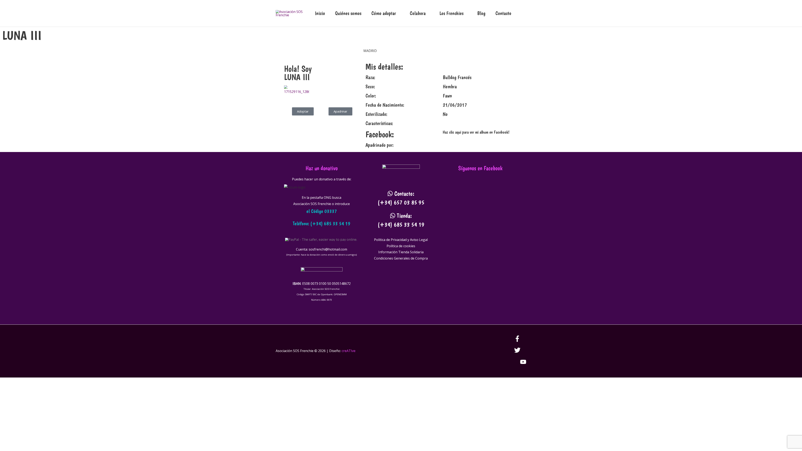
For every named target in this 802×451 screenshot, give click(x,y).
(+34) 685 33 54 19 (401, 224)
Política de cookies (401, 246)
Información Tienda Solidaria (401, 252)
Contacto (503, 13)
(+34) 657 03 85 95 (401, 202)
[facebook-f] (520, 340)
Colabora (418, 13)
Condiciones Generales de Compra (401, 258)
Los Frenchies (451, 13)
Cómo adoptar (383, 13)
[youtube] (523, 363)
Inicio (320, 13)
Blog (481, 13)
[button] (521, 13)
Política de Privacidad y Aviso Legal (401, 239)
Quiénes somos (348, 13)
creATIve (348, 350)
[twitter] (520, 352)
